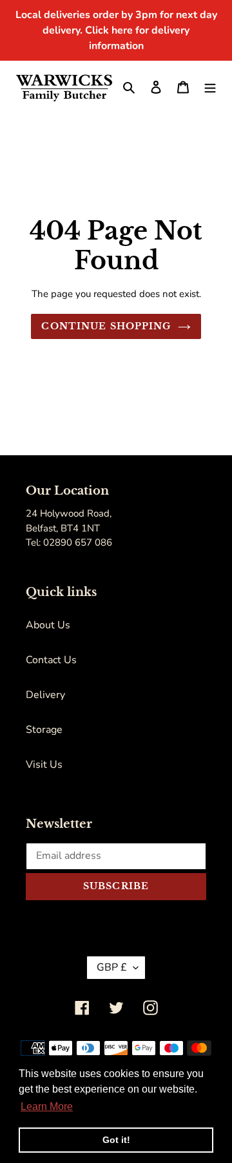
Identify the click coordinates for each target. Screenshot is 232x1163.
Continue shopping (106, 326)
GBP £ (112, 967)
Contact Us (51, 660)
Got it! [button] (116, 1140)
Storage (44, 730)
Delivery (45, 695)
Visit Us (44, 764)
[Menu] (210, 86)
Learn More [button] (47, 1106)
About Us (48, 625)
